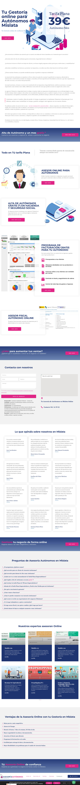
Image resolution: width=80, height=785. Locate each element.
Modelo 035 (35, 648)
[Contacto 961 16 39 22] (42, 407)
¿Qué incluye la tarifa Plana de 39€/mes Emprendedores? (21, 583)
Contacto (59, 776)
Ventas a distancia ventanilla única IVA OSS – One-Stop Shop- (66, 684)
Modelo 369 (8, 648)
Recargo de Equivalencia (13, 683)
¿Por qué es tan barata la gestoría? (14, 589)
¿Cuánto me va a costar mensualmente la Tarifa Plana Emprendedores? (25, 576)
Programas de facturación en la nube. (15, 739)
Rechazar (57, 783)
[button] (40, 567)
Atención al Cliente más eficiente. (14, 736)
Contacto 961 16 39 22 (52, 407)
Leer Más (7, 656)
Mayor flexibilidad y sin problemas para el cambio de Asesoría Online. (25, 745)
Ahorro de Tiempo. (9, 726)
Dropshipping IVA (37, 683)
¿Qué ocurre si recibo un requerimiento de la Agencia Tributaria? (23, 599)
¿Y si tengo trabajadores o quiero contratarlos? (18, 602)
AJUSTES (41, 783)
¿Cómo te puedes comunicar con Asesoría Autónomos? (20, 596)
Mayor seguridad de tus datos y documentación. (18, 733)
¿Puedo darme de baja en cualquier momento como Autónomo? (23, 608)
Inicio (27, 776)
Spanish (9, 784)
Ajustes (64, 783)
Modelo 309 (61, 648)
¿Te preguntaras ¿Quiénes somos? (14, 567)
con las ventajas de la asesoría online (39, 106)
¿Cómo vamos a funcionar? (12, 592)
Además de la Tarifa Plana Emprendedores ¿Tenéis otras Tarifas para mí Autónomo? (29, 586)
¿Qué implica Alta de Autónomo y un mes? (19, 580)
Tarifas (45, 776)
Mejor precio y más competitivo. (13, 723)
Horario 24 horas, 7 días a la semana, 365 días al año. (19, 729)
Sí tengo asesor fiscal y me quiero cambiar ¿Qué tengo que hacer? (23, 605)
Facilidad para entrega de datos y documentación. (19, 742)
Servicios (36, 776)
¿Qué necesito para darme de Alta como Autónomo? (19, 573)
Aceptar (49, 783)
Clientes (51, 776)
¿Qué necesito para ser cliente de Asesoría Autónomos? (20, 570)
